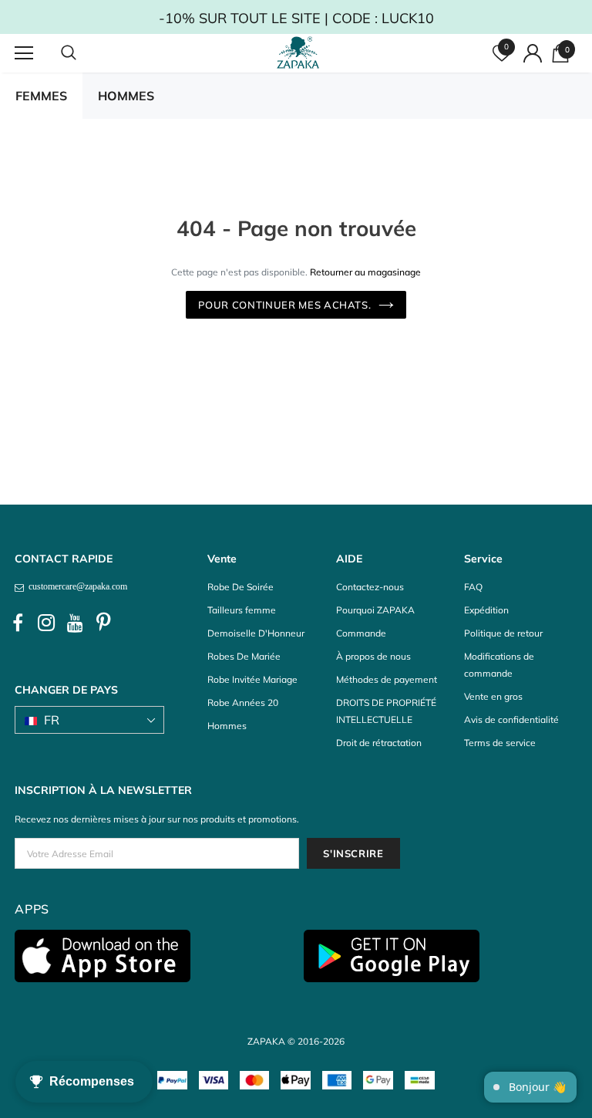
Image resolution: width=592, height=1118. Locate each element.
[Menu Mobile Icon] (24, 53)
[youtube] (75, 623)
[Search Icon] (84, 53)
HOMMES (126, 95)
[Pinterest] (103, 623)
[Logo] (298, 52)
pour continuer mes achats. (285, 305)
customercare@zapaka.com (75, 586)
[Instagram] (46, 623)
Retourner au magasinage (365, 272)
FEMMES (41, 95)
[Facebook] (18, 623)
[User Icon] (532, 53)
